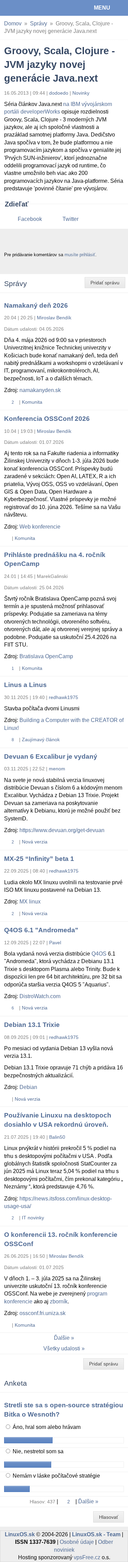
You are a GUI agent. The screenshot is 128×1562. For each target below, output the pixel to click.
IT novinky (33, 1217)
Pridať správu (104, 282)
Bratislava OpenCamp (46, 656)
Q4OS (98, 954)
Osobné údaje (77, 1542)
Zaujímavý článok (41, 739)
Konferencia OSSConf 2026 (47, 418)
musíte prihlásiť (80, 254)
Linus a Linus (25, 684)
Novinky (80, 93)
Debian (28, 1087)
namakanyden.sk (40, 390)
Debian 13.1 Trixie (32, 1024)
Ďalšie (62, 1338)
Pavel (55, 942)
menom (57, 768)
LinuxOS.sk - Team (96, 1534)
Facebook (30, 219)
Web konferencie (39, 527)
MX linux (30, 901)
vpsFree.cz (87, 1557)
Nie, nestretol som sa (37, 1451)
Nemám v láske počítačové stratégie (55, 1476)
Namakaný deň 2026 (36, 305)
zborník (59, 1301)
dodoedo (58, 93)
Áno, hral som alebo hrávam (46, 1427)
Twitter (70, 219)
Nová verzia (34, 841)
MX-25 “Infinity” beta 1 (39, 858)
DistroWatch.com (39, 996)
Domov (13, 23)
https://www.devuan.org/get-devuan (61, 830)
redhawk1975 (63, 697)
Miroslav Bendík (54, 317)
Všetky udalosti (61, 1348)
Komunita (32, 402)
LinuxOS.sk (27, 8)
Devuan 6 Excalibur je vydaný (50, 756)
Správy (38, 23)
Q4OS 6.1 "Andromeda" (41, 930)
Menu (102, 8)
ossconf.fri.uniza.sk (42, 1313)
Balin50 (57, 1137)
